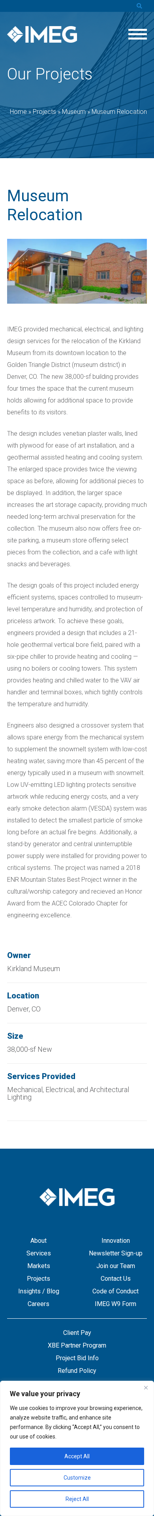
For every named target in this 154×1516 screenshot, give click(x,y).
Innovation (115, 1240)
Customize (77, 1477)
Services (38, 1253)
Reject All (77, 1499)
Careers (38, 1304)
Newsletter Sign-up (116, 1253)
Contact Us (116, 1278)
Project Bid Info (77, 1358)
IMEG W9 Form (115, 1304)
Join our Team (115, 1266)
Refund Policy (77, 1370)
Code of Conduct (115, 1291)
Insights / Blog (38, 1291)
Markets (38, 1266)
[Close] (145, 1387)
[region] (77, 1448)
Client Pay (77, 1332)
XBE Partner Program (77, 1345)
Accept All (77, 1456)
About (38, 1240)
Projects (38, 1278)
